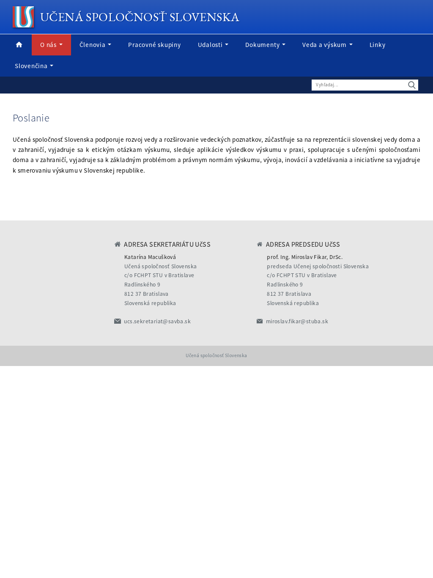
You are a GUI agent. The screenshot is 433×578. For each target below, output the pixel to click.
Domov (19, 44)
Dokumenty (263, 45)
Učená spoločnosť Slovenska (139, 17)
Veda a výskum (325, 45)
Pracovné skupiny (154, 45)
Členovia (93, 45)
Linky (378, 45)
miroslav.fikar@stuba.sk (297, 321)
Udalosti (211, 45)
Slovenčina (32, 66)
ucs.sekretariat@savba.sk (157, 321)
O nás (49, 45)
